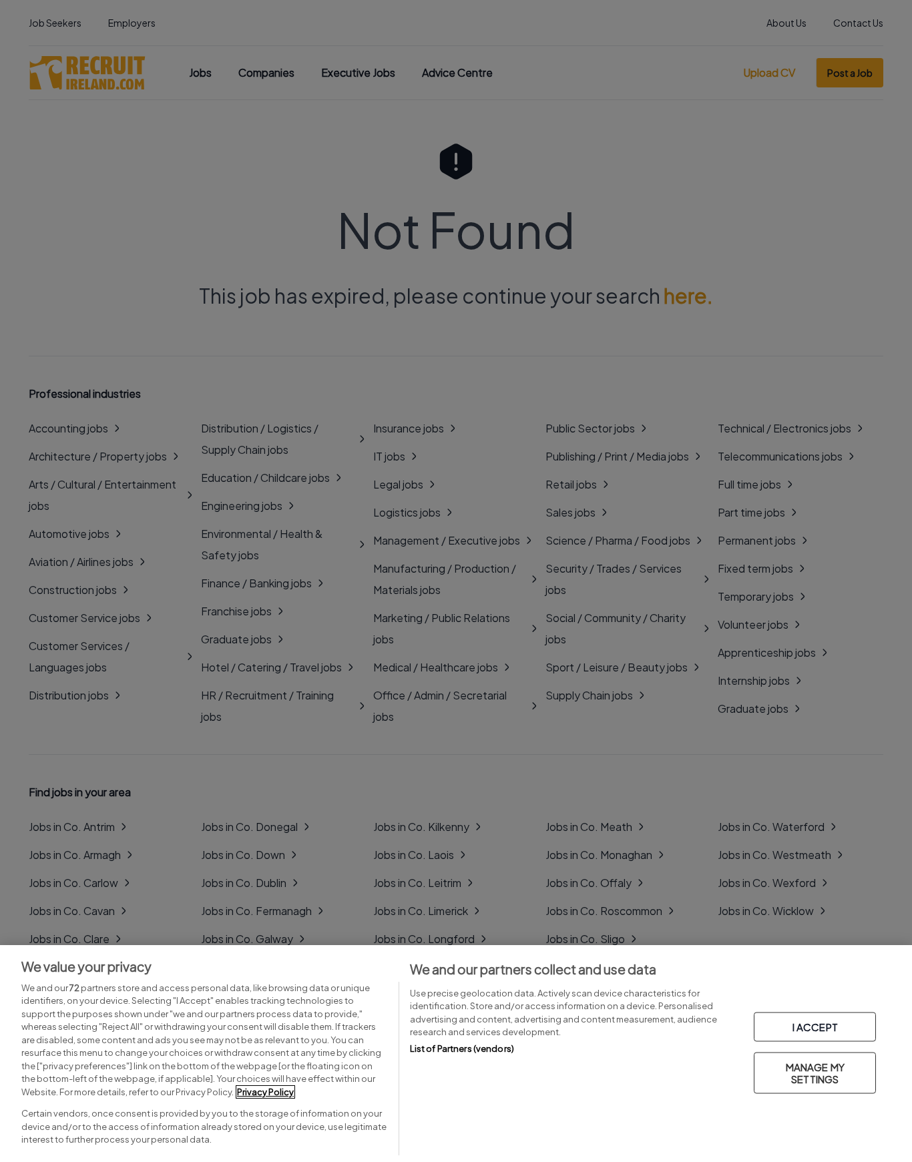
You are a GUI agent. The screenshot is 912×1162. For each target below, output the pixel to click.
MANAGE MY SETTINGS (815, 1073)
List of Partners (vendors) (462, 1048)
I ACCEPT (815, 1027)
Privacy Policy (265, 1092)
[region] (456, 1053)
